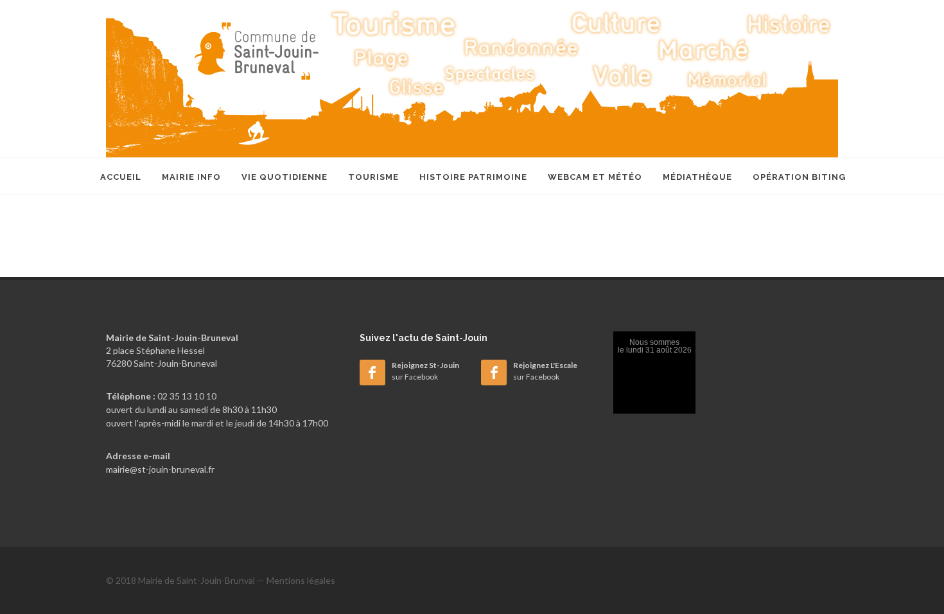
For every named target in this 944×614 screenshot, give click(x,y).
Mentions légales (301, 580)
